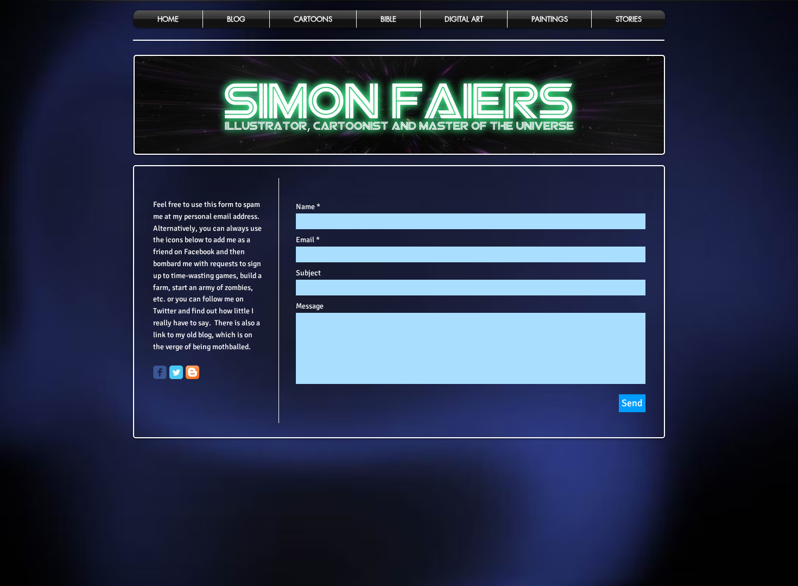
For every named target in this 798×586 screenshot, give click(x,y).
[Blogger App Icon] (192, 372)
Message (310, 306)
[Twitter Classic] (176, 372)
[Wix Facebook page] (160, 372)
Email (305, 240)
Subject (308, 273)
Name (305, 207)
